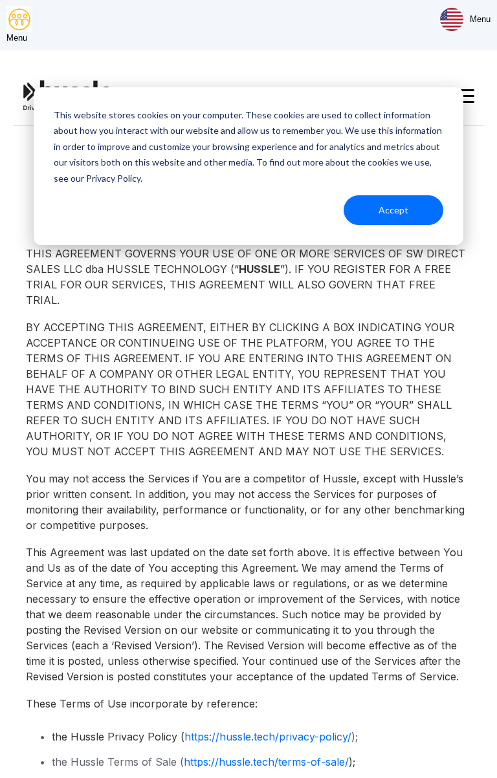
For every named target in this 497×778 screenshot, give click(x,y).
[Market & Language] (451, 19)
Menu (480, 19)
